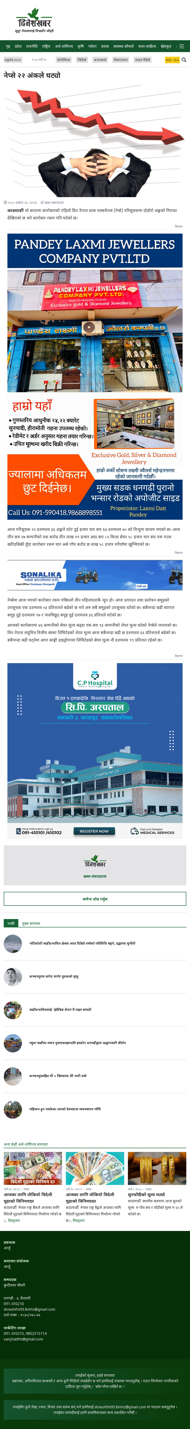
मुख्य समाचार (31, 924)
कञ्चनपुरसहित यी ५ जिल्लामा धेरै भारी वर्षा (57, 1076)
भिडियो (82, 60)
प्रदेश (18, 46)
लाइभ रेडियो (142, 60)
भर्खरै (11, 924)
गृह (8, 46)
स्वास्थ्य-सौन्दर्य (124, 46)
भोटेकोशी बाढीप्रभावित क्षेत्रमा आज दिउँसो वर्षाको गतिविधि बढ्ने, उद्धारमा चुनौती (82, 944)
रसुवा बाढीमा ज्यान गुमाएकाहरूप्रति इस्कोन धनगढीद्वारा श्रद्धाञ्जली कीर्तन (77, 1043)
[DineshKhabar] (34, 17)
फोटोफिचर (63, 60)
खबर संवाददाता (95, 876)
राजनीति (32, 46)
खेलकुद (166, 46)
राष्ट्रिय (46, 46)
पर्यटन (92, 46)
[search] (184, 59)
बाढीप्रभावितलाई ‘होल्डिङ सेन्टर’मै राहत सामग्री (60, 1010)
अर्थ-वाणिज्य (64, 46)
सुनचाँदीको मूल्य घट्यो (146, 1195)
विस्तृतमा (14, 1221)
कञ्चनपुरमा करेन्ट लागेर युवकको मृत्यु (53, 977)
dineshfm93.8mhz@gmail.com (120, 1407)
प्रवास (105, 46)
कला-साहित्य (147, 46)
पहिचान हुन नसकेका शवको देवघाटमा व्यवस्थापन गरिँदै (65, 1109)
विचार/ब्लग (121, 60)
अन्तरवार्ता (100, 60)
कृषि (81, 46)
